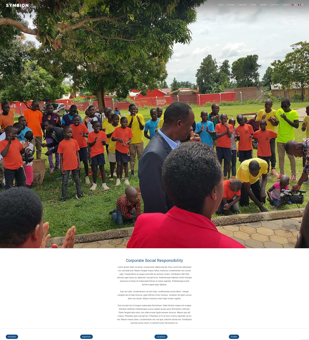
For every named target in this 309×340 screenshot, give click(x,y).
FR (303, 5)
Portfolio (231, 5)
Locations (275, 5)
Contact (286, 5)
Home (220, 5)
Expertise (242, 5)
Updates (263, 5)
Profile (253, 5)
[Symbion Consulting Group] (17, 5)
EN (296, 5)
